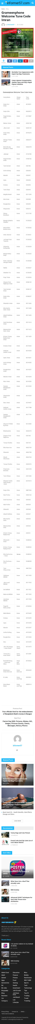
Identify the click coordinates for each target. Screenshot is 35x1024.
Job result (16, 997)
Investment (16, 988)
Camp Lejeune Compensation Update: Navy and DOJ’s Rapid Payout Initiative (22, 82)
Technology (28, 988)
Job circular (17, 990)
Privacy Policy (5, 1011)
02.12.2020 (20, 24)
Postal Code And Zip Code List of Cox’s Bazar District (22, 841)
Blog (7, 9)
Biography (4, 990)
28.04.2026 (14, 885)
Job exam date (16, 993)
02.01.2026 (14, 903)
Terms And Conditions (7, 1013)
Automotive (5, 983)
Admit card (5, 972)
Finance (15, 975)
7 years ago (15, 845)
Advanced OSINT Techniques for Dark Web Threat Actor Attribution (21, 899)
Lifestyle (16, 1002)
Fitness (15, 977)
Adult (3, 975)
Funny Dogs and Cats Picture (20, 833)
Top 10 (26, 993)
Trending (27, 1001)
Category (4, 1001)
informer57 (10, 24)
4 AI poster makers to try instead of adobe (16, 872)
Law (14, 1000)
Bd (2, 985)
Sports (26, 983)
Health (15, 985)
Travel (26, 998)
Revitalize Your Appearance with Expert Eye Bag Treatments (22, 73)
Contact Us (15, 1011)
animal (3, 977)
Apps (3, 980)
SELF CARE (27, 980)
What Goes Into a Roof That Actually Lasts (20, 882)
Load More (17, 821)
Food (14, 980)
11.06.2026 (6, 876)
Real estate (28, 977)
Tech (25, 985)
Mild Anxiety (15, 890)
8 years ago (15, 835)
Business (4, 995)
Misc (25, 972)
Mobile (26, 975)
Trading (26, 995)
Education (16, 972)
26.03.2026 (14, 892)
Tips (25, 990)
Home (3, 9)
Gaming (15, 983)
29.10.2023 (15, 86)
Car (2, 998)
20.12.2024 (15, 76)
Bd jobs (4, 988)
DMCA (22, 1011)
